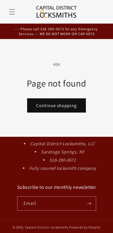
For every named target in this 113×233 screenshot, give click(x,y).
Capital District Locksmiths (47, 227)
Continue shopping (56, 105)
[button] (12, 11)
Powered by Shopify (84, 227)
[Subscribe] (89, 203)
